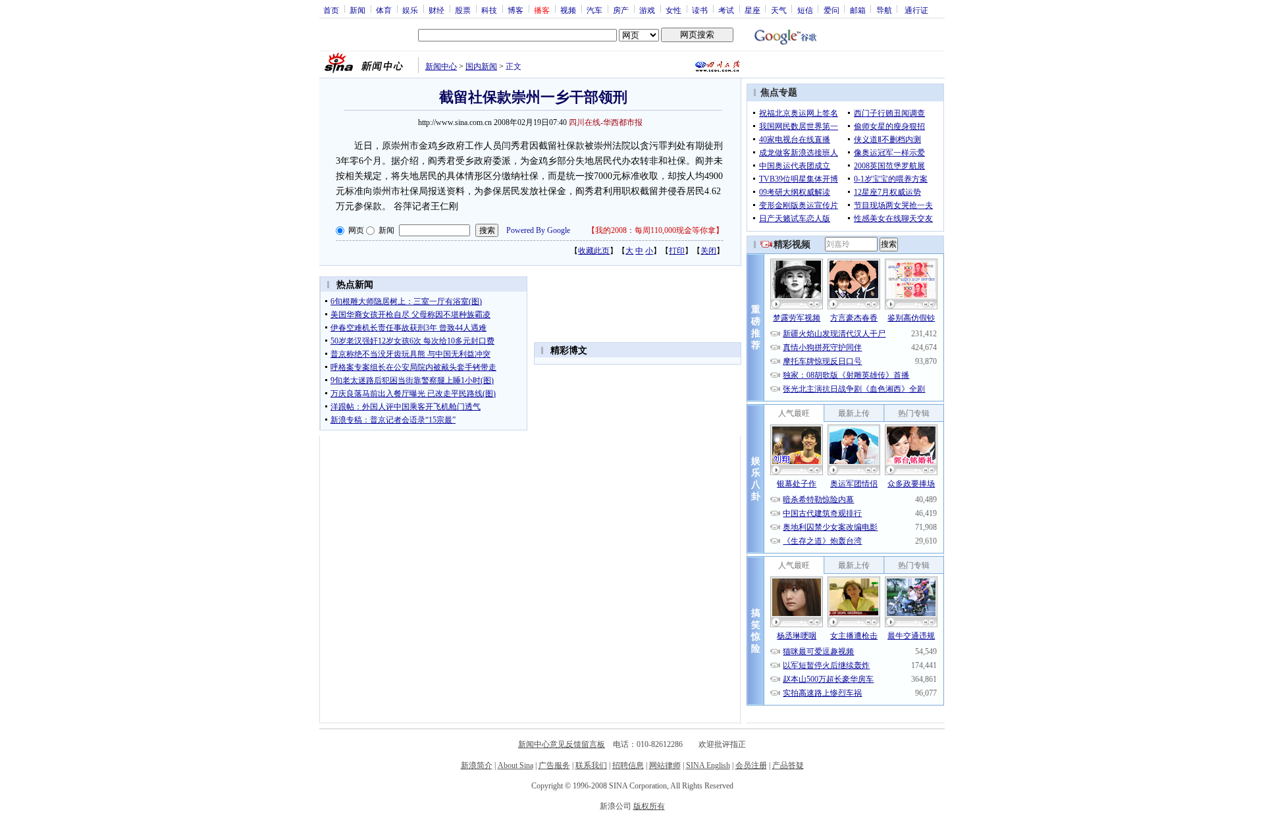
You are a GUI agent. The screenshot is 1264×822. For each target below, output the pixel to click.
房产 (621, 10)
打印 (677, 250)
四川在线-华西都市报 (606, 122)
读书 (700, 10)
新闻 (357, 10)
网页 (356, 230)
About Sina (515, 765)
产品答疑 (788, 765)
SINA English (708, 765)
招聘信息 (628, 765)
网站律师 (665, 765)
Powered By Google (538, 230)
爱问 (831, 10)
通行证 (916, 10)
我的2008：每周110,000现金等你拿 (655, 230)
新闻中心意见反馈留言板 (561, 744)
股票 (463, 10)
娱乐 (410, 10)
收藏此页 (594, 250)
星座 (752, 10)
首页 (331, 10)
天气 (779, 10)
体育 (384, 10)
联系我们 (591, 765)
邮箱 (858, 10)
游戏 (647, 10)
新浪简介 (476, 765)
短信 (805, 10)
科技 (489, 10)
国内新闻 (481, 66)
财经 (436, 10)
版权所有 (649, 806)
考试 (726, 10)
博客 (515, 10)
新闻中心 (441, 66)
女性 (673, 10)
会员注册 (751, 765)
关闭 (708, 250)
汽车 (594, 10)
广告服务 (554, 765)
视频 (568, 10)
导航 (884, 10)
